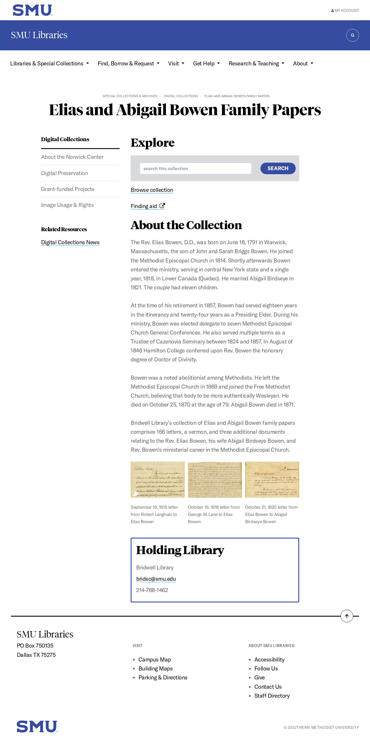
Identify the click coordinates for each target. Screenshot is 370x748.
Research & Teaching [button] (254, 63)
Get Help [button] (204, 63)
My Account (346, 10)
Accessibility (269, 659)
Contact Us (268, 686)
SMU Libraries (39, 35)
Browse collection (152, 189)
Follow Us (266, 668)
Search (278, 168)
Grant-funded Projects (68, 188)
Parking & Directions (163, 677)
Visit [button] (174, 63)
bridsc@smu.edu (156, 578)
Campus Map (154, 659)
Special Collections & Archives (130, 96)
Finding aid (145, 206)
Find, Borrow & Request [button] (127, 63)
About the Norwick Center (72, 156)
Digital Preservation (64, 173)
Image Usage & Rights (67, 204)
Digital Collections (181, 96)
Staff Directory (272, 695)
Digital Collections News (70, 242)
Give (259, 677)
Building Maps (155, 668)
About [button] (301, 63)
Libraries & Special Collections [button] (47, 63)
